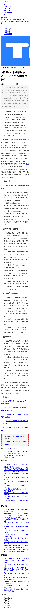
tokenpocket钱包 (5, 1)
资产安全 (15, 448)
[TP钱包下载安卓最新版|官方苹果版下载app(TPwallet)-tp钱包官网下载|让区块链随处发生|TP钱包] (15, 23)
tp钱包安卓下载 (8, 12)
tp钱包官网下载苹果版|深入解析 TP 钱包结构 (16, 558)
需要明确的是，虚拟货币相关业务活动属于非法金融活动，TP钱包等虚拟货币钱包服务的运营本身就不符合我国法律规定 (16, 470)
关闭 (5, 14)
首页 (5, 5)
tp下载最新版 (7, 6)
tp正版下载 (7, 10)
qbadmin (18, 436)
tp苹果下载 (7, 8)
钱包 (15, 112)
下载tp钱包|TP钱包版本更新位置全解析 (15, 568)
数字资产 (10, 448)
